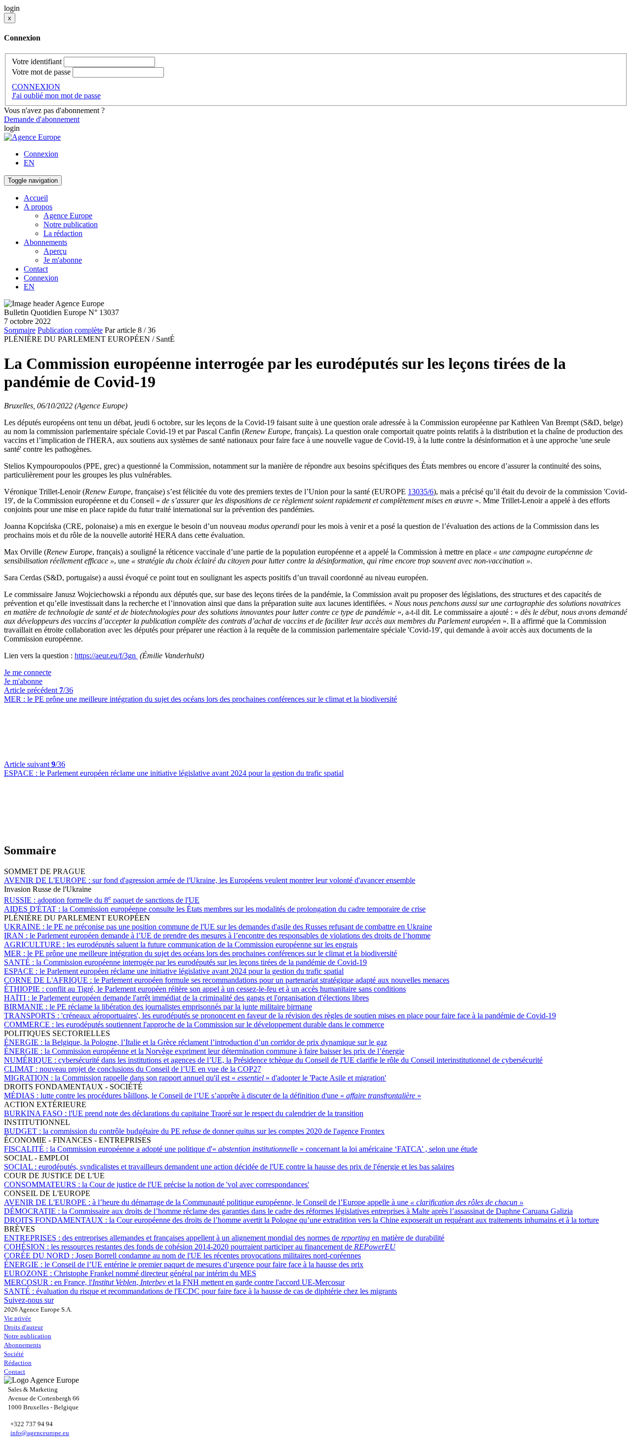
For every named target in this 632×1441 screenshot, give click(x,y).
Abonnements (22, 1345)
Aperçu (55, 251)
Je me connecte (27, 672)
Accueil (36, 198)
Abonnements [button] (45, 242)
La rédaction (62, 233)
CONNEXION (36, 86)
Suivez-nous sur (29, 1300)
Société (14, 1354)
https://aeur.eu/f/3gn (106, 655)
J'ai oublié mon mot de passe (56, 95)
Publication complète (70, 330)
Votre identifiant (37, 61)
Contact (36, 269)
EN (29, 163)
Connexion (41, 154)
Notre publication (70, 224)
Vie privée (17, 1318)
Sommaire (20, 330)
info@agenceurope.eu (39, 1433)
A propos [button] (38, 206)
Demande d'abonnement (41, 119)
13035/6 (421, 491)
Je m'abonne (62, 260)
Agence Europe (67, 215)
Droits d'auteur (23, 1327)
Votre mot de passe (41, 72)
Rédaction (18, 1362)
